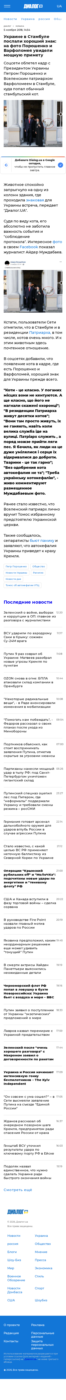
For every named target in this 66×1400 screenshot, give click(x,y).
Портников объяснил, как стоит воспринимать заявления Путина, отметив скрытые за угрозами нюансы (29, 750)
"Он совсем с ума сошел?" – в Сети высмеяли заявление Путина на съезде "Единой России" (29, 1102)
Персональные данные (42, 1334)
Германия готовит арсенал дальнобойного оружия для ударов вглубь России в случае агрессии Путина (27, 827)
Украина (20, 26)
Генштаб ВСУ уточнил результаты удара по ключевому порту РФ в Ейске (29, 1149)
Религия (38, 572)
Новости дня (13, 579)
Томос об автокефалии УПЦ (22, 585)
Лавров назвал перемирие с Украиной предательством (28, 1032)
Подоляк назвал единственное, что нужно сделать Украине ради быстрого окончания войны (27, 1172)
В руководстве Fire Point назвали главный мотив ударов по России (25, 923)
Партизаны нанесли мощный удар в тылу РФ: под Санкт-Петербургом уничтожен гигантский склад (29, 774)
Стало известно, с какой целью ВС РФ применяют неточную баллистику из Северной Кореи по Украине (29, 852)
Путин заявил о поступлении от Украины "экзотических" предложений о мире (29, 1014)
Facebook (29, 247)
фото (57, 242)
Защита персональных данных (42, 1345)
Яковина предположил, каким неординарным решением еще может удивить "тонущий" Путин (30, 946)
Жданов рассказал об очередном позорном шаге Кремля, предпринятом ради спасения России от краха (29, 1127)
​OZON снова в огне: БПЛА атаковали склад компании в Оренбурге (28, 682)
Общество (38, 566)
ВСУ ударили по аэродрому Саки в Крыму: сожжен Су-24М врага (28, 637)
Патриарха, (40, 332)
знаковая (35, 200)
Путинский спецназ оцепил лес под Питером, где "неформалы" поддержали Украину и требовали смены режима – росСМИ (28, 801)
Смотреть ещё (18, 1190)
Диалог (7, 26)
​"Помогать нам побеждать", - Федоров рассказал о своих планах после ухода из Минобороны (28, 725)
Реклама (37, 1325)
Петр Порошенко (16, 566)
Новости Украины (16, 572)
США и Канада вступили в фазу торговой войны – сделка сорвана (30, 903)
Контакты (11, 1341)
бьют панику (42, 540)
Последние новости (28, 602)
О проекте (12, 1325)
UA (59, 6)
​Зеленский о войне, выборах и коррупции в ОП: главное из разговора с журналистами (30, 616)
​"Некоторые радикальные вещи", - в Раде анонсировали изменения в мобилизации (30, 703)
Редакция (11, 1333)
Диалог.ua (30, 1359)
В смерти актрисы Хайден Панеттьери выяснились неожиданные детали (26, 969)
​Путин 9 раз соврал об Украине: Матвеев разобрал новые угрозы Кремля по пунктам (28, 659)
